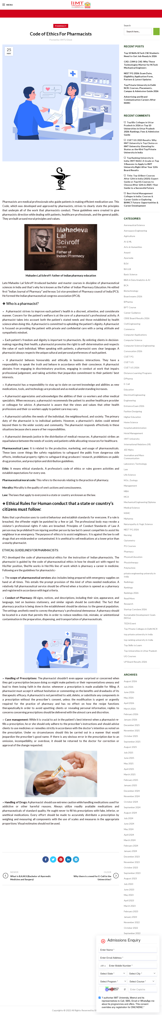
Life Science (130, 474)
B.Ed (126, 263)
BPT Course (130, 307)
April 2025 (129, 769)
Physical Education (133, 557)
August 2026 (130, 681)
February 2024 (131, 845)
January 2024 (130, 851)
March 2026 (130, 708)
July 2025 (128, 752)
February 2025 (131, 780)
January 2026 (130, 719)
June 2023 (129, 889)
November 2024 (132, 796)
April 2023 (129, 900)
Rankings (128, 587)
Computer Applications (135, 334)
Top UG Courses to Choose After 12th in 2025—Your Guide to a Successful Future (141, 184)
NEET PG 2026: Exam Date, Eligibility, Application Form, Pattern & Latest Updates (138, 76)
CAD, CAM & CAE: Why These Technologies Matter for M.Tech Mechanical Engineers (141, 64)
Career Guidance (132, 312)
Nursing (128, 535)
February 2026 (131, 714)
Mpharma (128, 518)
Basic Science (130, 274)
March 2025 (130, 774)
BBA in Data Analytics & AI (137, 280)
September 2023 (132, 873)
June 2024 (129, 823)
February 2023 (131, 911)
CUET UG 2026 (131, 367)
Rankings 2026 (131, 593)
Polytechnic (130, 567)
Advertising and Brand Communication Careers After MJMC (140, 99)
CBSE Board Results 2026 (136, 318)
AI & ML (128, 241)
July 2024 (128, 818)
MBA (126, 491)
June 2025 (129, 758)
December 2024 (132, 790)
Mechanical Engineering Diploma (140, 502)
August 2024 (130, 812)
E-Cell (127, 384)
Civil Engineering (132, 323)
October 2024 (131, 801)
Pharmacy (60, 26)
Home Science (131, 422)
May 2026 (129, 697)
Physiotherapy (131, 562)
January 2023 (130, 917)
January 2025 (130, 785)
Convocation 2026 (133, 351)
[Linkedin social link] (68, 859)
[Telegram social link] (76, 859)
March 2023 (130, 905)
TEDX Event (130, 623)
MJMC (127, 513)
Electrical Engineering (134, 395)
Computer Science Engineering (139, 345)
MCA (126, 496)
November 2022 (132, 922)
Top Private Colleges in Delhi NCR (140, 628)
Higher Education (132, 417)
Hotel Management (133, 433)
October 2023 (131, 867)
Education (129, 389)
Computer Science (133, 340)
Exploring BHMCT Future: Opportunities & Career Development (141, 202)
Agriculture (129, 236)
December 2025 (132, 725)
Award (127, 252)
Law (126, 469)
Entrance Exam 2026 (134, 406)
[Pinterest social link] (61, 859)
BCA (126, 285)
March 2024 (130, 840)
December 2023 (132, 856)
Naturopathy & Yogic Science (138, 524)
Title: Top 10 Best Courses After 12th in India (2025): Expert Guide (141, 178)
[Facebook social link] (45, 859)
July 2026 (128, 686)
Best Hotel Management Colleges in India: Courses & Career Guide (138, 196)
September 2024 (132, 807)
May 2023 (129, 895)
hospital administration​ (135, 427)
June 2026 (129, 692)
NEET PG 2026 (131, 529)
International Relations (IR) (137, 444)
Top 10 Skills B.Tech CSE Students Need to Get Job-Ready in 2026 (141, 54)
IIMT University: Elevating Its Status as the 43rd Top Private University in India (140, 149)
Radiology (129, 582)
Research (128, 603)
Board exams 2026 (133, 296)
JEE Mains (129, 449)
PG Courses (130, 546)
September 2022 (132, 933)
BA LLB (127, 269)
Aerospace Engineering (135, 230)
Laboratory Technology (135, 463)
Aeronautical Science (134, 225)
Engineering (130, 400)
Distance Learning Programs (138, 373)
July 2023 (128, 884)
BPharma (128, 301)
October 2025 (131, 736)
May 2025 (129, 763)
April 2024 (129, 834)
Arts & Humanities (133, 247)
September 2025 (132, 741)
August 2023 (130, 878)
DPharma (128, 378)
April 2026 (129, 703)
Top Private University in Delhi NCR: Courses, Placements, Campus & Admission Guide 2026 (141, 88)
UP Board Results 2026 (135, 661)
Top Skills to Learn (133, 645)
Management (130, 485)
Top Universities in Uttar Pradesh (140, 650)
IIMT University (132, 438)
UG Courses (130, 656)
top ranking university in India (138, 640)
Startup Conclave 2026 (135, 609)
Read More (129, 598)
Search (127, 25)
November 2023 (132, 862)
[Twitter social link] (53, 859)
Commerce (129, 329)
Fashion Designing (133, 411)
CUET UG (129, 362)
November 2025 (132, 730)
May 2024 (129, 829)
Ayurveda (128, 258)
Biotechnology (131, 291)
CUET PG (129, 356)
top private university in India (138, 634)
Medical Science (132, 507)
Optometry (129, 540)
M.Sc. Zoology (131, 480)
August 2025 (130, 747)
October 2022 (131, 927)
